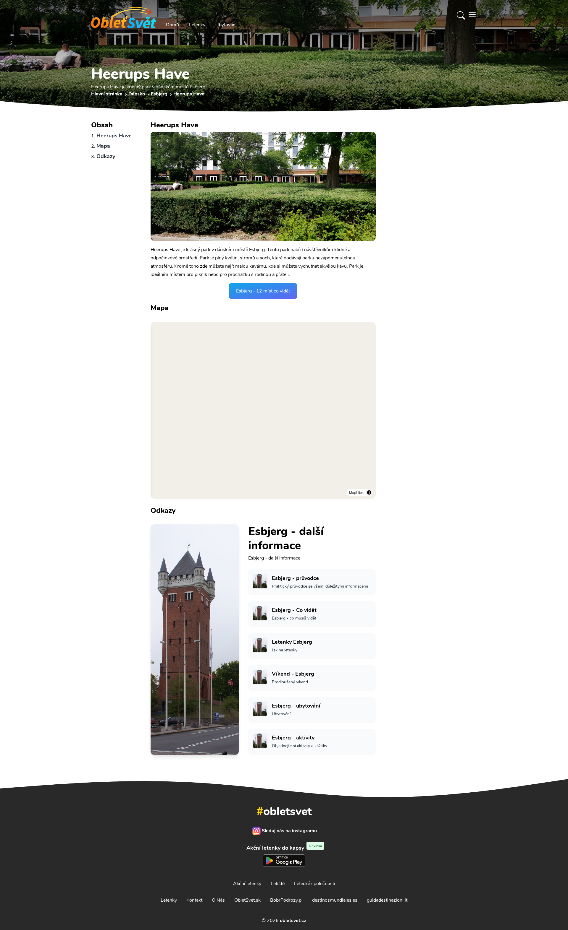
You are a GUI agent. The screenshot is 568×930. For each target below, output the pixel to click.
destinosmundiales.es (334, 900)
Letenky (197, 25)
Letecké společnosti (314, 883)
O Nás (218, 900)
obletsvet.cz (293, 920)
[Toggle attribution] (369, 492)
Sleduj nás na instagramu (289, 830)
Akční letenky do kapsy (284, 847)
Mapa (103, 145)
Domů (172, 25)
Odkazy (105, 156)
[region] (263, 410)
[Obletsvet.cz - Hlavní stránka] (123, 15)
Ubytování (226, 25)
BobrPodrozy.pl (286, 900)
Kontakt (194, 900)
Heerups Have (114, 135)
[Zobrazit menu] (472, 15)
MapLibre (356, 492)
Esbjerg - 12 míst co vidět (263, 291)
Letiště (278, 883)
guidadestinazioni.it (387, 900)
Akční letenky (247, 883)
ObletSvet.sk (247, 900)
